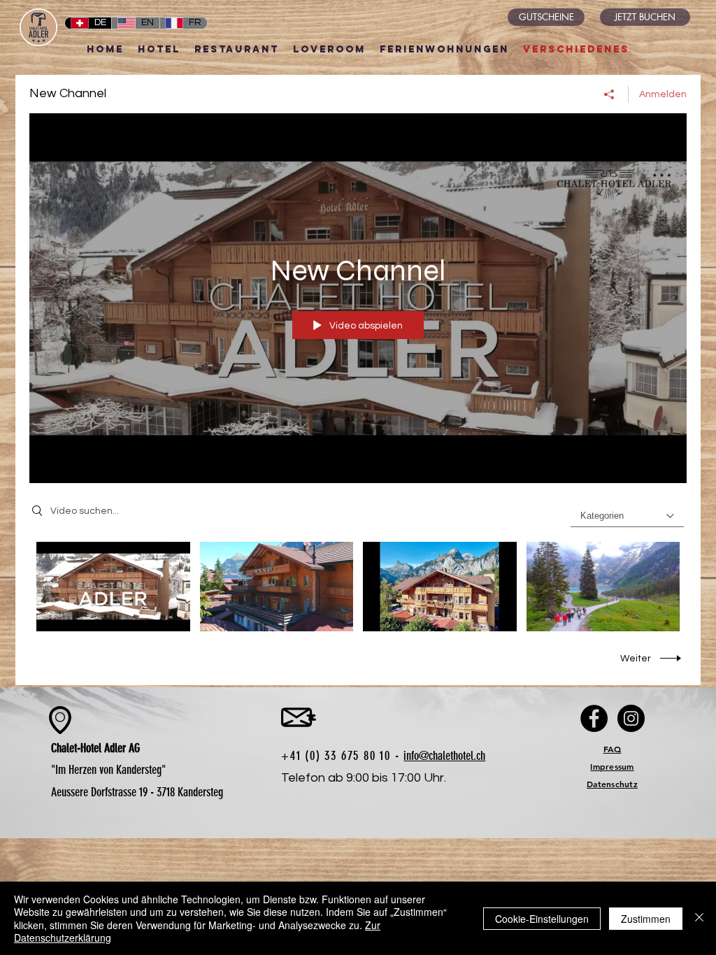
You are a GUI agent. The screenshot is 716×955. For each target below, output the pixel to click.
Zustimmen (646, 919)
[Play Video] (113, 586)
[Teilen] (609, 94)
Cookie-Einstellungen (542, 919)
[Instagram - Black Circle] (631, 718)
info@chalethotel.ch (444, 755)
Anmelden (663, 94)
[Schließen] (699, 918)
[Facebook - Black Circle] (594, 718)
